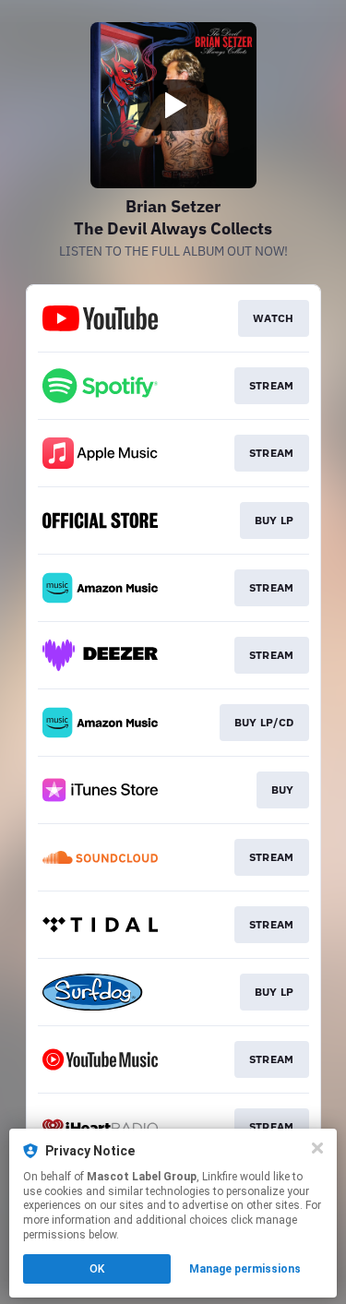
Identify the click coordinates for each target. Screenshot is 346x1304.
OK (96, 1268)
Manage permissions (245, 1268)
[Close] (317, 1148)
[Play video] (173, 105)
